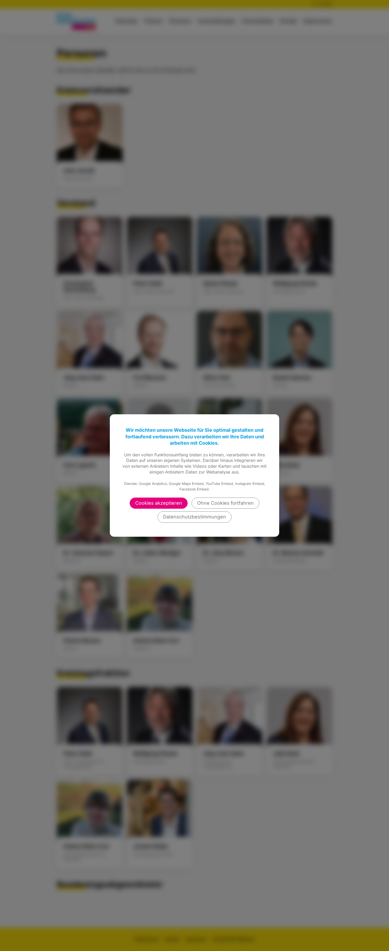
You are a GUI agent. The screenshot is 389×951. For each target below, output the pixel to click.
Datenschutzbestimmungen (194, 517)
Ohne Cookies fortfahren (225, 503)
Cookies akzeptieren (158, 503)
